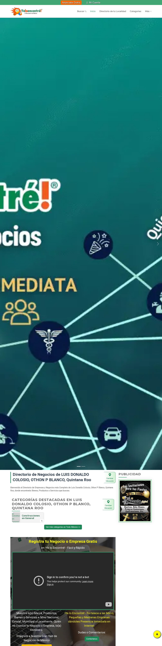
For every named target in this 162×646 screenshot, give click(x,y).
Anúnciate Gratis (71, 2)
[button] (4, 244)
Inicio (93, 11)
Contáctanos (91, 639)
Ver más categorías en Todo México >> (63, 527)
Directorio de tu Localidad (112, 11)
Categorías (135, 11)
